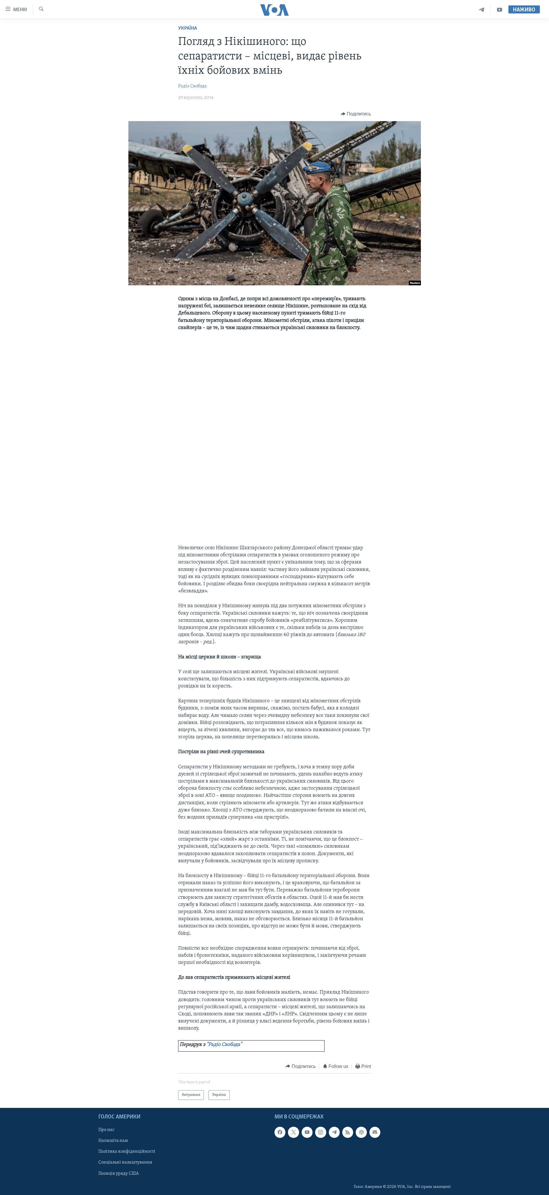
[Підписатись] (374, 1132)
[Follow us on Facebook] (279, 1132)
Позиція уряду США (118, 1173)
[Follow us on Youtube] (307, 1132)
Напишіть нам (113, 1141)
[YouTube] (499, 9)
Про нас (106, 1130)
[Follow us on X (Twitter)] (293, 1132)
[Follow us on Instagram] (320, 1132)
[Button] (356, 114)
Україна (187, 28)
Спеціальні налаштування (125, 1162)
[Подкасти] (361, 1132)
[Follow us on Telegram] (334, 1132)
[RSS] (347, 1132)
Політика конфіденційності (126, 1152)
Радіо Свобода (192, 86)
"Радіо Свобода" (224, 1044)
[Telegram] (482, 9)
